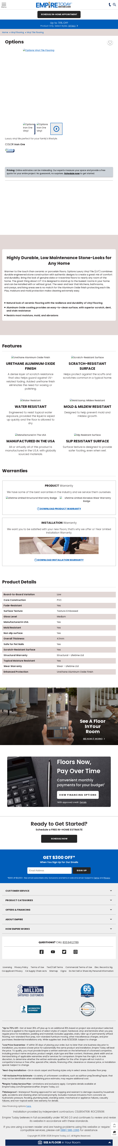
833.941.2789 (71, 942)
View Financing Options (78, 795)
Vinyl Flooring (17, 32)
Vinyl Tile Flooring (35, 32)
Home (5, 32)
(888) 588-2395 (69, 1130)
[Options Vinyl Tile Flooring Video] (56, 129)
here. (28, 1106)
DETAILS (72, 26)
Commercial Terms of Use (78, 967)
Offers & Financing (17, 909)
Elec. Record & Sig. (104, 967)
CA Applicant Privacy (12, 971)
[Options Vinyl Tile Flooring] (59, 85)
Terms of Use (37, 967)
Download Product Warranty (60, 508)
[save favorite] (110, 42)
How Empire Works (17, 929)
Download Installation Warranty (60, 560)
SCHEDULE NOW (59, 838)
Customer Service (17, 890)
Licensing (7, 967)
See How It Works (92, 738)
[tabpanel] (59, 285)
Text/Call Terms (55, 967)
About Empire (14, 919)
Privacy (107, 878)
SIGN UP (82, 870)
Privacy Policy (21, 967)
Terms (96, 878)
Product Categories (19, 900)
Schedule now (72, 173)
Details (83, 802)
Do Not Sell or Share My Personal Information (91, 971)
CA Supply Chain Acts (36, 971)
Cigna (63, 971)
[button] (115, 5)
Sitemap (53, 971)
